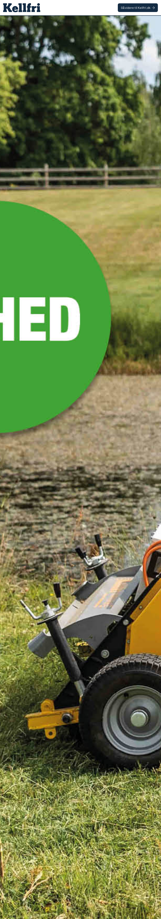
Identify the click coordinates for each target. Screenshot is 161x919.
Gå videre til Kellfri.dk (135, 7)
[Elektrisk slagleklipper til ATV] (80, 467)
